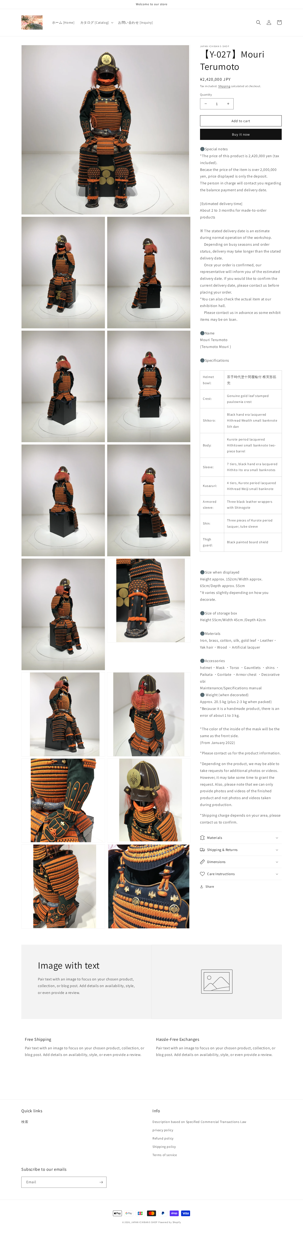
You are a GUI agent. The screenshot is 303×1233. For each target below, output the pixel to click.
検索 (24, 1122)
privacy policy (162, 1130)
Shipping (224, 86)
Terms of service (164, 1155)
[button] (96, 22)
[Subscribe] (101, 1182)
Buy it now (241, 134)
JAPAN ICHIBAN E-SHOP (144, 1222)
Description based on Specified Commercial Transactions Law (199, 1122)
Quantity (206, 94)
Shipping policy (164, 1146)
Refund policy (163, 1138)
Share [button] (209, 886)
